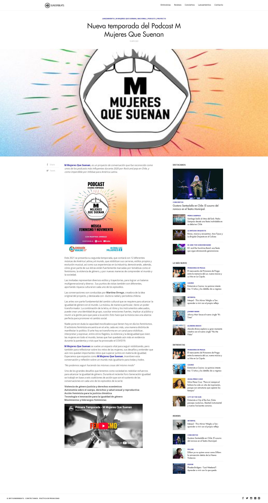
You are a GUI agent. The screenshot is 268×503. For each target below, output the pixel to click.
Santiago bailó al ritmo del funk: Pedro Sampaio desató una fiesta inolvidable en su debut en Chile (204, 221)
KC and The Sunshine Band (199, 245)
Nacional (142, 18)
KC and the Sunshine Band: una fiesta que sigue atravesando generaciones (203, 249)
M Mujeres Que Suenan (77, 165)
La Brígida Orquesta (196, 231)
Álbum (190, 464)
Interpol (191, 297)
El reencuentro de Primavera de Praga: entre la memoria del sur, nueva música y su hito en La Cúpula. (204, 274)
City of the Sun (194, 397)
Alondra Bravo (194, 326)
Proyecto (161, 18)
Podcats (151, 18)
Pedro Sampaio (194, 216)
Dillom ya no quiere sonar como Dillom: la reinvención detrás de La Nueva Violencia (204, 455)
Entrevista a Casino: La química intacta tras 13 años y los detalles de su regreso (204, 287)
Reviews (177, 4)
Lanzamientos (204, 4)
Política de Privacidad (49, 498)
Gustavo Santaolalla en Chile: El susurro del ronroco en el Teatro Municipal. (195, 207)
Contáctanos (31, 498)
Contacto (218, 4)
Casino (190, 283)
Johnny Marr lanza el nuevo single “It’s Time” (203, 316)
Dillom (190, 449)
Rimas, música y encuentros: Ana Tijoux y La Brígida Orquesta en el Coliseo (205, 235)
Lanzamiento (108, 18)
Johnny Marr (193, 311)
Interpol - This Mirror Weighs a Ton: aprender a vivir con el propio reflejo (203, 301)
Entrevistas (166, 4)
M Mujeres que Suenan (126, 18)
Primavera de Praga (196, 268)
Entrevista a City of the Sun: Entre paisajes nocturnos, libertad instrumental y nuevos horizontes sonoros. (204, 403)
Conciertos (190, 4)
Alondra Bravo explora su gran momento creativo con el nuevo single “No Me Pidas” (204, 332)
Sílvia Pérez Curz (195, 379)
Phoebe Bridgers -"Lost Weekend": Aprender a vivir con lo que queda (202, 469)
